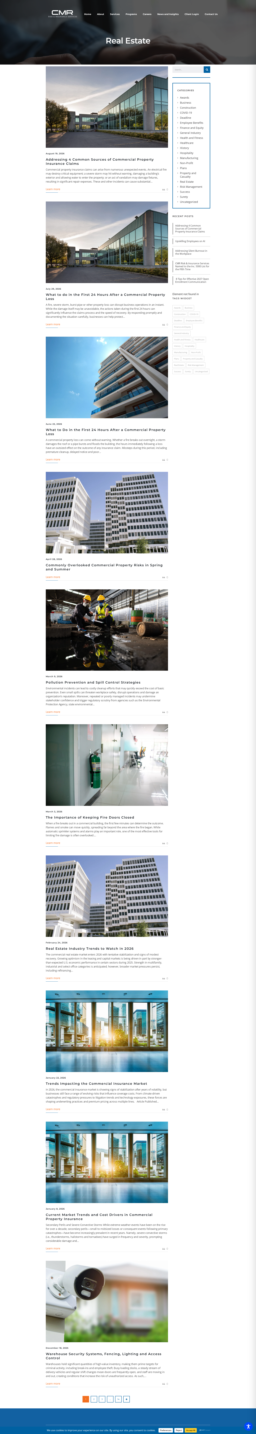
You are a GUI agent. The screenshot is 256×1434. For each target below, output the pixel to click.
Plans (183, 168)
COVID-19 (186, 112)
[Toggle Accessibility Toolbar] (248, 1426)
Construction (188, 107)
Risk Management (191, 186)
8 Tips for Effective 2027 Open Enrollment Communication (192, 280)
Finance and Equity (192, 128)
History (184, 148)
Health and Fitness (191, 138)
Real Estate (187, 181)
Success (185, 191)
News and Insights (168, 14)
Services (115, 14)
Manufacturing (189, 158)
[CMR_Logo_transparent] (62, 13)
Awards (184, 97)
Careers (147, 14)
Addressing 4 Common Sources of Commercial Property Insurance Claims (190, 228)
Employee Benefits (191, 123)
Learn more (53, 189)
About (100, 14)
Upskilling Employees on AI (190, 241)
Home (87, 14)
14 (118, 1399)
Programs (131, 14)
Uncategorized (189, 202)
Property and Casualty (188, 174)
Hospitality (186, 153)
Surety (184, 197)
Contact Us (211, 14)
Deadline (185, 117)
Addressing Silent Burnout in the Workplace (191, 252)
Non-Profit (186, 163)
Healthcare (186, 143)
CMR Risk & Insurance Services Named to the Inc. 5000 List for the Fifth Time (192, 266)
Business (185, 102)
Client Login (192, 14)
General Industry (190, 133)
